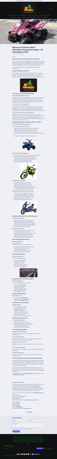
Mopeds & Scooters (39, 436)
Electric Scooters (39, 438)
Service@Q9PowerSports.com (38, 392)
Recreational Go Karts (25, 438)
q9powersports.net (27, 408)
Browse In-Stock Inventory (17, 256)
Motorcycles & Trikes (17, 438)
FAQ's (38, 441)
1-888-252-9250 (24, 297)
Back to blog (29, 412)
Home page (16, 436)
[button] (48, 8)
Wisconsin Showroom (32, 441)
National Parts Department (19, 374)
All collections (21, 436)
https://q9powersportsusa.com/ (32, 399)
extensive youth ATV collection (23, 126)
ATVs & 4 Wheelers (27, 436)
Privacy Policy (15, 441)
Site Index (26, 441)
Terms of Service (21, 441)
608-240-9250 (18, 405)
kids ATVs (28, 62)
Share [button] (14, 56)
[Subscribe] (19, 448)
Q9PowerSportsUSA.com (24, 300)
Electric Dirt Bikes (33, 438)
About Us (41, 441)
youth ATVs (28, 361)
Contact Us (28, 443)
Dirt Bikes (33, 436)
